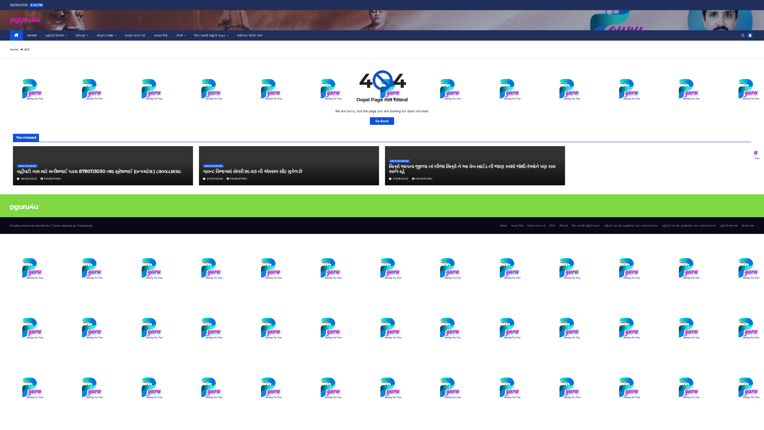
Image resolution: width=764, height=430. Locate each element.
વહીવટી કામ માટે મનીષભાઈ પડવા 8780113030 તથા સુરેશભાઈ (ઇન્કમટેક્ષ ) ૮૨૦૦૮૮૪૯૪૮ (99, 171)
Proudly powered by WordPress (30, 225)
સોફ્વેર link (105, 35)
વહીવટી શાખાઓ (729, 225)
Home (32, 35)
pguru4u (25, 19)
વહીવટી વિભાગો (55, 35)
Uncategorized (27, 166)
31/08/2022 (401, 178)
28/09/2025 (29, 178)
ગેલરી (180, 35)
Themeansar (85, 225)
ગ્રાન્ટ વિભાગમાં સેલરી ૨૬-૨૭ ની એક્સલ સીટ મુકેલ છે (252, 171)
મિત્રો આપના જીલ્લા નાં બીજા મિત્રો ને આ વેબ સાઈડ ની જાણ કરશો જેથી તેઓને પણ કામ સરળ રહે (472, 168)
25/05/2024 (215, 178)
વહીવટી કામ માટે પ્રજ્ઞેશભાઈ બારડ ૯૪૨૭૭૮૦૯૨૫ (631, 225)
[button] (743, 35)
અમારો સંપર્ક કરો (135, 35)
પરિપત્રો (80, 35)
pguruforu (52, 178)
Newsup (67, 225)
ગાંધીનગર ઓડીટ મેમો (249, 35)
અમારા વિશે (161, 35)
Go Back (382, 121)
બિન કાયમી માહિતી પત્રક (210, 35)
